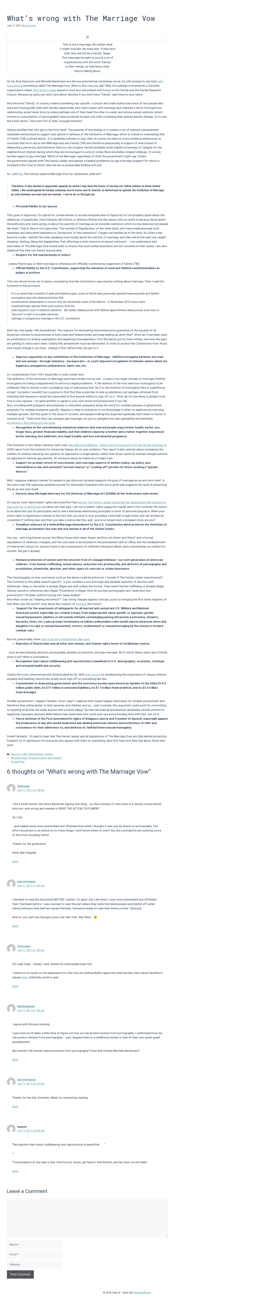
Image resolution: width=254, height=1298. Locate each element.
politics (49, 754)
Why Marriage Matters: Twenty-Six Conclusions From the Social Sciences (116, 445)
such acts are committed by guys (65, 639)
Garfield (81, 604)
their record (92, 674)
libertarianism (36, 754)
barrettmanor (26, 881)
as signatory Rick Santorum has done (31, 423)
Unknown (23, 786)
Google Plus (18, 761)
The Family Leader (44, 90)
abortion (15, 754)
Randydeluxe (26, 1006)
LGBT (24, 754)
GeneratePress (142, 1292)
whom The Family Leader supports (101, 502)
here (25, 977)
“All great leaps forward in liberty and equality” (36, 758)
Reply (15, 861)
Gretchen (23, 946)
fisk (20, 174)
